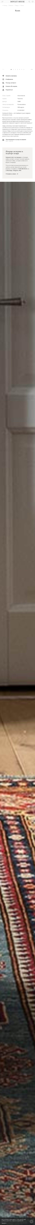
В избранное (9, 79)
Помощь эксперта (11, 82)
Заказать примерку (11, 75)
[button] (13, 69)
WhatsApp (9, 170)
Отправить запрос (11, 174)
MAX (20, 170)
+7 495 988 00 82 (22, 168)
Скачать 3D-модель (11, 86)
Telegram (15, 170)
